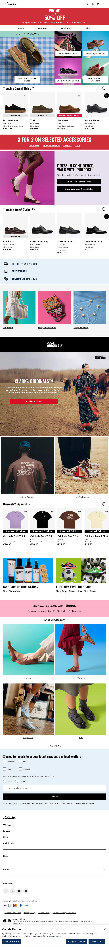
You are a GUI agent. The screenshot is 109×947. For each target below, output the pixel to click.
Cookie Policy (44, 913)
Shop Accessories (47, 327)
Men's (21, 28)
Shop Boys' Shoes (66, 591)
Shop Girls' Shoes (87, 591)
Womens (29, 22)
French (10, 781)
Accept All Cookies (76, 941)
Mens (43, 22)
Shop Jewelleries (51, 145)
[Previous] (97, 88)
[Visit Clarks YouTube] (25, 891)
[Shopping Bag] (98, 4)
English (22, 781)
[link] (15, 112)
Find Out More (75, 611)
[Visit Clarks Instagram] (12, 891)
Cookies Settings (12, 941)
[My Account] (92, 4)
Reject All (96, 941)
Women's (42, 28)
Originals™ (73, 22)
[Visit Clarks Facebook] (6, 891)
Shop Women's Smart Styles (79, 189)
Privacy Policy (54, 803)
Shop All (67, 145)
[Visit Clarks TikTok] (19, 891)
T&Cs (77, 145)
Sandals (57, 22)
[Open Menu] (103, 4)
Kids (9, 769)
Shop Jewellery (81, 327)
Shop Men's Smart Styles (79, 182)
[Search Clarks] (87, 4)
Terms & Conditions (13, 913)
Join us (54, 796)
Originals (26, 769)
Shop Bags (34, 145)
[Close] (105, 929)
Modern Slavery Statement (64, 913)
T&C (84, 22)
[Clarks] (10, 4)
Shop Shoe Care (11, 591)
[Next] (103, 88)
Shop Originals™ (34, 401)
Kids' (88, 28)
